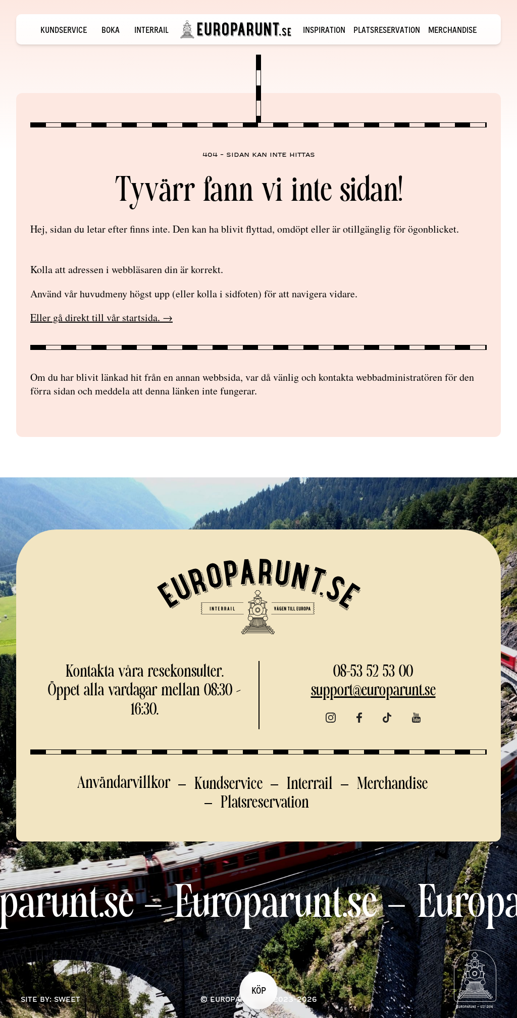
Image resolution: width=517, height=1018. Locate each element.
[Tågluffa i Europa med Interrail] (236, 29)
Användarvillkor (123, 783)
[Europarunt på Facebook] (359, 718)
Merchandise (452, 29)
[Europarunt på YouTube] (416, 718)
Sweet (67, 999)
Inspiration (324, 29)
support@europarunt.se (373, 691)
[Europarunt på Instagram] (331, 718)
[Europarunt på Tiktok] (387, 718)
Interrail (151, 29)
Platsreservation (386, 29)
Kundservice (63, 29)
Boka (110, 29)
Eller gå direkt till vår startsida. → (101, 317)
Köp (258, 990)
